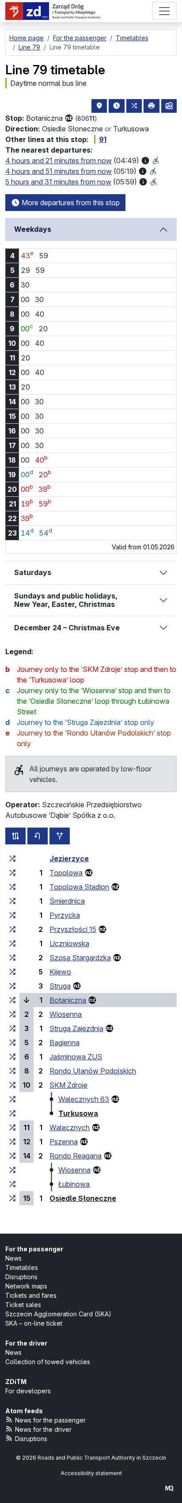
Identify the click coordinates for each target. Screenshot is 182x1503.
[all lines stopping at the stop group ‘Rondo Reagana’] (12, 1155)
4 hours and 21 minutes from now (58, 160)
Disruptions (21, 1277)
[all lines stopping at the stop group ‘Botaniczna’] (12, 1000)
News (13, 1258)
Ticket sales (23, 1304)
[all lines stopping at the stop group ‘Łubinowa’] (12, 1184)
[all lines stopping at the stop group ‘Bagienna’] (12, 1042)
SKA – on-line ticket (33, 1323)
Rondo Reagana (75, 1155)
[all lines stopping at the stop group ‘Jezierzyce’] (12, 858)
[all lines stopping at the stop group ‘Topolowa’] (12, 872)
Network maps (26, 1286)
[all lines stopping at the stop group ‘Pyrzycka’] (12, 915)
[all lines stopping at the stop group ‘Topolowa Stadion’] (12, 886)
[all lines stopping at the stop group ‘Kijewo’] (12, 971)
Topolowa (66, 872)
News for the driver (43, 1429)
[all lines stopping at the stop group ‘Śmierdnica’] (12, 901)
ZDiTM (16, 1381)
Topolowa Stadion (79, 886)
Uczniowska (69, 943)
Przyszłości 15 (72, 929)
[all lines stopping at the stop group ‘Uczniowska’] (12, 943)
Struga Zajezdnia (76, 1028)
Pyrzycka (64, 915)
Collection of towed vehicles (47, 1361)
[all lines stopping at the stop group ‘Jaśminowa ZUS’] (12, 1056)
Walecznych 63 (83, 1099)
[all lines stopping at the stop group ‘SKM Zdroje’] (12, 1085)
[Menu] (164, 11)
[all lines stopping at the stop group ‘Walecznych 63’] (12, 1099)
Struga (60, 986)
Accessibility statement (91, 1473)
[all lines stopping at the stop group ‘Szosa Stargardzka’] (12, 957)
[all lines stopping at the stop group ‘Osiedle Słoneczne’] (12, 1198)
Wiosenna (65, 1014)
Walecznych (69, 1127)
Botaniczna (67, 1000)
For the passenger (34, 1249)
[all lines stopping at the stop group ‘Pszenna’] (12, 1141)
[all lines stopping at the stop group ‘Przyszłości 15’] (12, 929)
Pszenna (63, 1141)
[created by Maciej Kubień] (169, 1488)
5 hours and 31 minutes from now (58, 181)
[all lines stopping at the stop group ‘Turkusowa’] (12, 1113)
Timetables (21, 1267)
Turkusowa (78, 1113)
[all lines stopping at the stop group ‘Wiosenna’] (12, 1014)
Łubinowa (74, 1184)
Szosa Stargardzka (80, 957)
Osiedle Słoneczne (82, 1198)
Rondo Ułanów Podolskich (92, 1070)
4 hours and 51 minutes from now (58, 171)
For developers (28, 1391)
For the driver (26, 1343)
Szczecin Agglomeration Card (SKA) (58, 1314)
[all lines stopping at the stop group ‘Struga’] (12, 986)
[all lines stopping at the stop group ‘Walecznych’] (12, 1127)
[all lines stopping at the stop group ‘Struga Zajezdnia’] (12, 1028)
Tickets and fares (31, 1295)
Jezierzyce (69, 858)
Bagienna (64, 1042)
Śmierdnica (67, 901)
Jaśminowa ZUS (75, 1056)
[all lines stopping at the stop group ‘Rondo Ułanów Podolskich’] (12, 1070)
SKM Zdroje (68, 1085)
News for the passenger (50, 1420)
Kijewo (60, 971)
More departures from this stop (70, 202)
